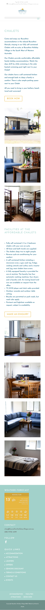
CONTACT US (11, 576)
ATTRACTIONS (12, 557)
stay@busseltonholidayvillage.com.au (19, 529)
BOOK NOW (13, 99)
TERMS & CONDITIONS (16, 572)
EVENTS (9, 580)
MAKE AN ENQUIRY (18, 314)
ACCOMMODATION (14, 553)
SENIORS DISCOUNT (15, 569)
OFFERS (9, 565)
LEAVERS (10, 561)
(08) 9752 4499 (10, 532)
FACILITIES (29, 594)
